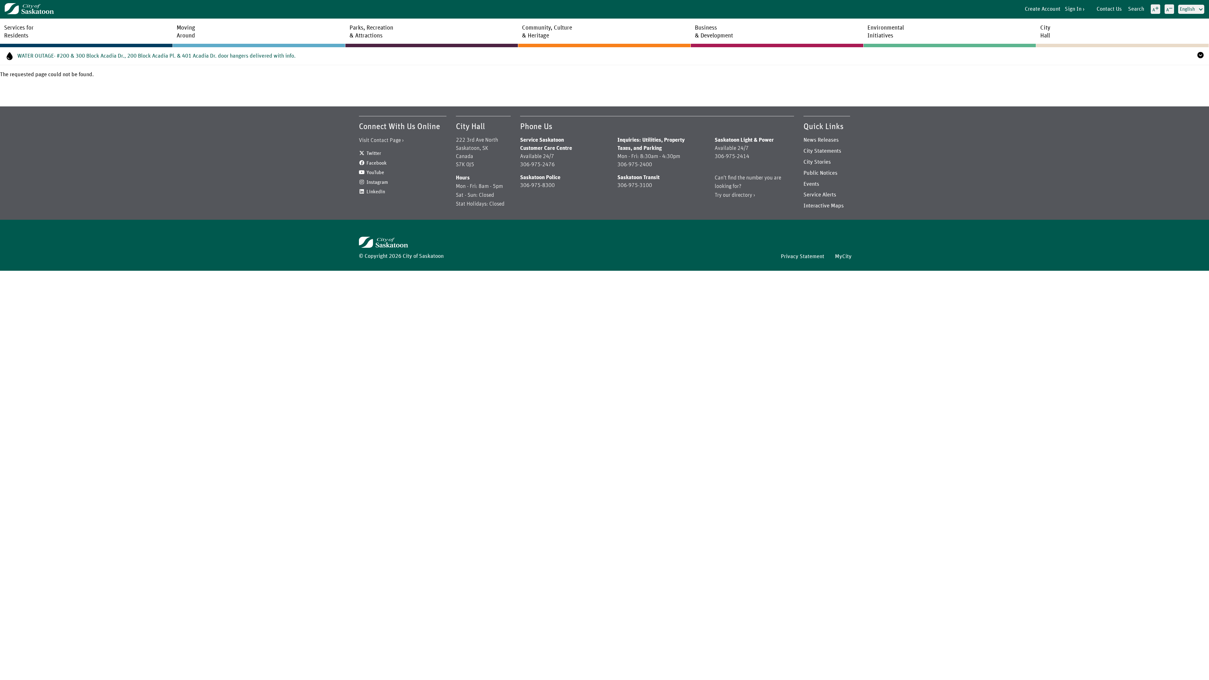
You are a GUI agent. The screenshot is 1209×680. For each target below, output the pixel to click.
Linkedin (375, 191)
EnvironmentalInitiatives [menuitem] (885, 32)
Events (811, 184)
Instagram (377, 182)
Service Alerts (819, 195)
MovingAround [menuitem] (186, 32)
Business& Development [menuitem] (714, 32)
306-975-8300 (537, 185)
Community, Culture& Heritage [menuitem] (547, 32)
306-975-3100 (634, 185)
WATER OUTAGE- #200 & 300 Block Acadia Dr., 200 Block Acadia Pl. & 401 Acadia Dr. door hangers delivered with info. (156, 56)
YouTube (375, 172)
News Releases (821, 140)
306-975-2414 (732, 156)
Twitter (373, 153)
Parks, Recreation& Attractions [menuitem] (371, 32)
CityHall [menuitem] (1045, 32)
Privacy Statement (802, 256)
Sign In (1073, 9)
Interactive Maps (823, 206)
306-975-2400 (634, 164)
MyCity (843, 256)
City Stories (817, 162)
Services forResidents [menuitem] (19, 32)
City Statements (822, 151)
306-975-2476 (537, 164)
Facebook (376, 163)
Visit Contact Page (380, 140)
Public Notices (820, 173)
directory (742, 195)
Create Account (1042, 9)
